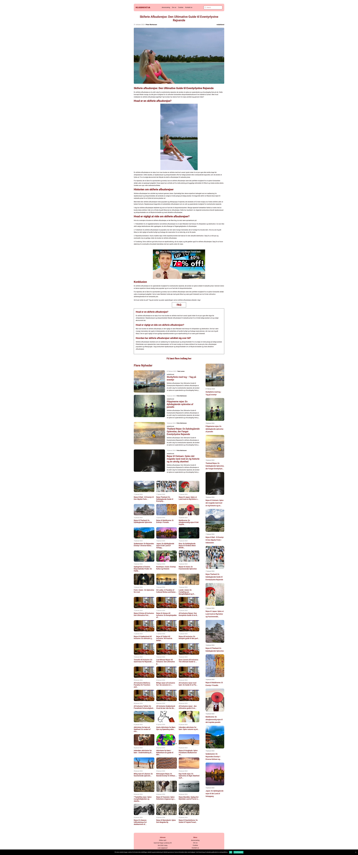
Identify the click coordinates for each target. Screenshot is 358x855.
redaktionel (220, 24)
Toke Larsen (181, 371)
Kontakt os (188, 7)
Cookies (180, 7)
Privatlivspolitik (238, 852)
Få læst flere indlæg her (179, 358)
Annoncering (166, 7)
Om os (174, 7)
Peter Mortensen (151, 24)
